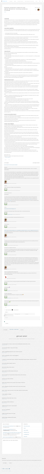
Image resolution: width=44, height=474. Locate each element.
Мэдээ (15, 1)
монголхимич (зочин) (9, 214)
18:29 (6, 391)
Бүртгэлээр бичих (8, 309)
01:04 (6, 383)
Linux (36, 1)
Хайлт (39, 1)
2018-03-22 (3, 379)
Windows (11, 1)
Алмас (8, 183)
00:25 (6, 414)
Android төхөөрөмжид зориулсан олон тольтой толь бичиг (12, 351)
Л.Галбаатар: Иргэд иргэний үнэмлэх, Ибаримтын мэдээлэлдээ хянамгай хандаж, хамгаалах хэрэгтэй (19, 359)
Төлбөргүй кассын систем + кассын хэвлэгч (9, 405)
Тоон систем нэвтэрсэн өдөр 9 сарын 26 (9, 363)
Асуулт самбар (26, 430)
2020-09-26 (3, 364)
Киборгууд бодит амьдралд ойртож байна (9, 417)
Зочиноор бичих (15, 309)
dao (7, 278)
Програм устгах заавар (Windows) (7, 378)
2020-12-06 (3, 360)
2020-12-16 (3, 356)
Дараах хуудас (16, 329)
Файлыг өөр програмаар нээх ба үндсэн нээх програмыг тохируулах (13, 382)
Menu (42, 1)
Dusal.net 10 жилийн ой (6, 409)
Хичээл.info (25, 436)
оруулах (7, 323)
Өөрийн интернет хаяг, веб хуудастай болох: (10, 440)
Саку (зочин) (8, 290)
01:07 (6, 379)
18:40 (6, 387)
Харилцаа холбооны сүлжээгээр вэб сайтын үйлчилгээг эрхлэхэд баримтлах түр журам (16, 9)
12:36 (6, 418)
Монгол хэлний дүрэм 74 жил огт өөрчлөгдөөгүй (10, 355)
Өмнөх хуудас (12, 329)
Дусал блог (22, 336)
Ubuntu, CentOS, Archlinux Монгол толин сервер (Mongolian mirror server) (15, 390)
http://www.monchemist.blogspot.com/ (10, 208)
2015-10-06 (3, 418)
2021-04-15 (3, 352)
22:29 (6, 360)
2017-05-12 (3, 387)
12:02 (6, 352)
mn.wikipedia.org (26, 434)
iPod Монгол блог (26, 432)
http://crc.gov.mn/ (7, 157)
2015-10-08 (3, 410)
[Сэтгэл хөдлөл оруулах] (4, 321)
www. (30, 199)
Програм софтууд (20, 1)
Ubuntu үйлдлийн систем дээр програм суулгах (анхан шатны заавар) (14, 386)
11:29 (6, 364)
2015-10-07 (3, 414)
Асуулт (25, 428)
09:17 (6, 356)
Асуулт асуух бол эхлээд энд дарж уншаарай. (10, 164)
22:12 (6, 410)
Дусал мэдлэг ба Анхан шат (29, 1)
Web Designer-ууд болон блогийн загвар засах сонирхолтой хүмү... (12, 433)
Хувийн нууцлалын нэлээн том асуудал (8, 413)
